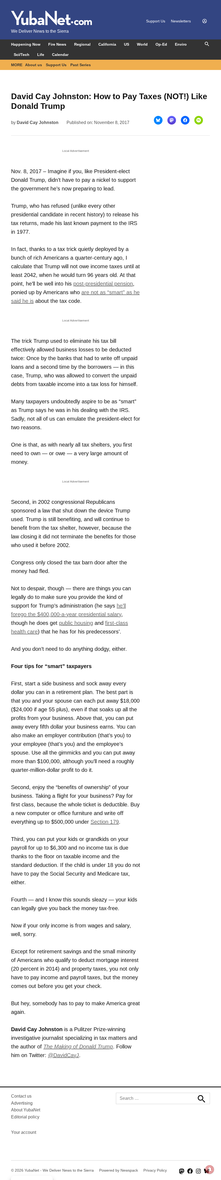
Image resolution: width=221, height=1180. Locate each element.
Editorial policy (25, 1117)
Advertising (22, 1103)
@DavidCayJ (63, 1055)
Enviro (181, 44)
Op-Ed (161, 44)
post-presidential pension (103, 284)
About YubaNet (25, 1110)
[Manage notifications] (209, 1169)
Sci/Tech (21, 54)
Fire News (57, 44)
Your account (23, 1132)
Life (40, 54)
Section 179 (105, 822)
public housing (76, 623)
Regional (82, 44)
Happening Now (25, 44)
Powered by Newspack (118, 1170)
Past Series (80, 65)
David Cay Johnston (37, 122)
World (142, 44)
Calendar (60, 54)
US (126, 44)
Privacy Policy (155, 1170)
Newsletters (181, 21)
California (107, 44)
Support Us (155, 21)
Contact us (21, 1096)
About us (33, 65)
